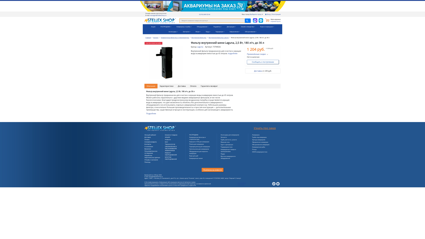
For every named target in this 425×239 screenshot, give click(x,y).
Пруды (223, 154)
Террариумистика (226, 147)
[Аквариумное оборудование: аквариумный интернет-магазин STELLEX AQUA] (160, 20)
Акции (153, 27)
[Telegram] (278, 183)
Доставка (258, 71)
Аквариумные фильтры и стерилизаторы (197, 138)
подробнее (232, 53)
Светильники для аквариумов (199, 149)
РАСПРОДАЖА (193, 135)
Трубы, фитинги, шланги (229, 140)
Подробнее (151, 113)
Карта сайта (241, 184)
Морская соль (225, 142)
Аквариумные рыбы (258, 147)
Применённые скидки (256, 54)
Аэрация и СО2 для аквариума (199, 142)
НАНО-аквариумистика (259, 152)
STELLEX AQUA (242, 183)
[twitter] (273, 183)
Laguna (200, 47)
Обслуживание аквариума (260, 145)
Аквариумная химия (196, 158)
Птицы (254, 149)
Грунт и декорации (227, 145)
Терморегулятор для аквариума (199, 146)
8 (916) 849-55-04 (204, 14)
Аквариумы (256, 135)
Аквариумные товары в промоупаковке (228, 150)
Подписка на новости (212, 170)
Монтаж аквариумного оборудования (228, 157)
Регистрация (276, 14)
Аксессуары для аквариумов (230, 135)
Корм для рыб (193, 156)
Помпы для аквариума (196, 144)
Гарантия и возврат (209, 86)
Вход (268, 14)
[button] (165, 77)
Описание (151, 86)
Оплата (193, 86)
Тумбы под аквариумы (259, 137)
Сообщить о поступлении (263, 62)
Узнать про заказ (265, 128)
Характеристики (166, 86)
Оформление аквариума (260, 142)
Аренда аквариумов (258, 140)
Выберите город (256, 14)
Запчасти (224, 137)
